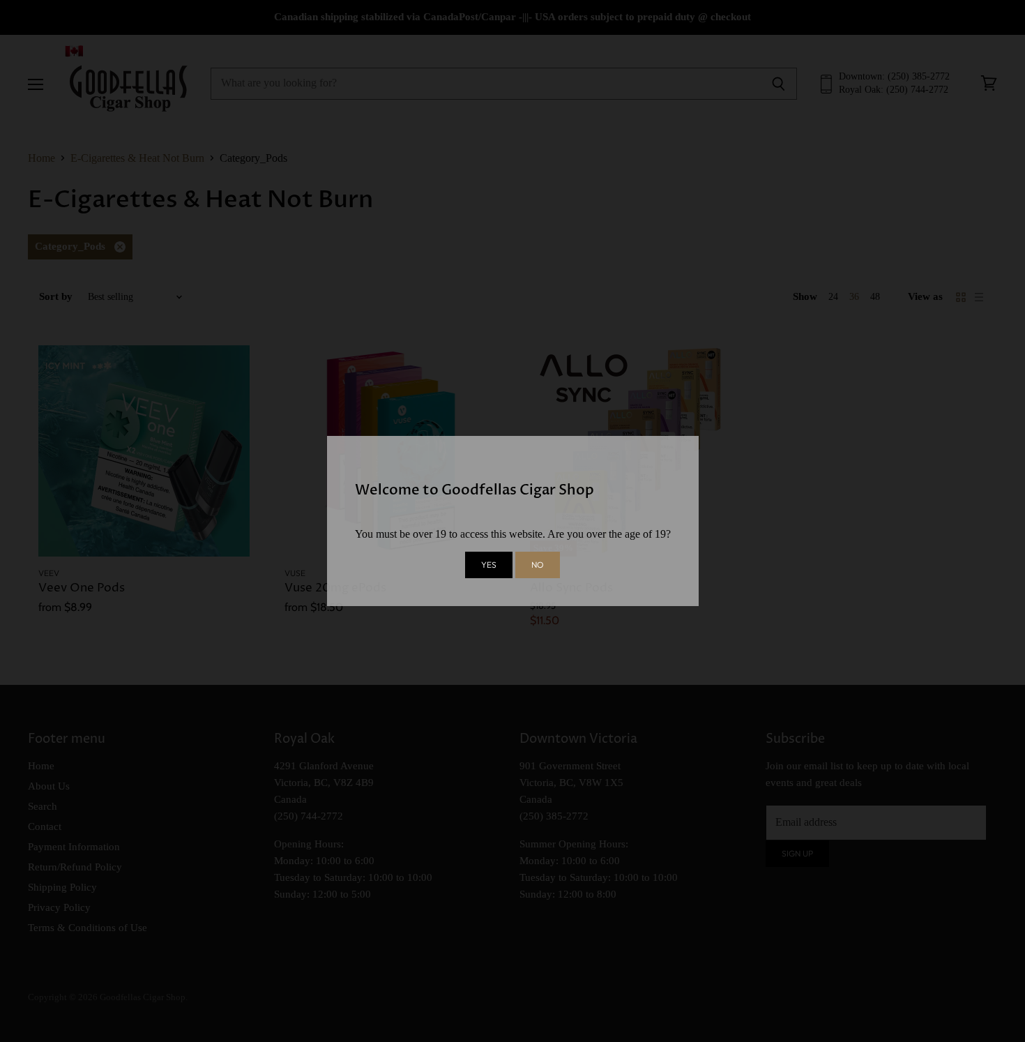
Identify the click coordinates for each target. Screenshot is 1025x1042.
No (537, 564)
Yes (488, 564)
